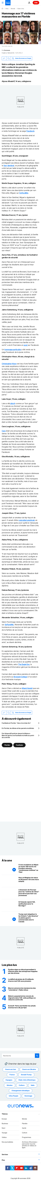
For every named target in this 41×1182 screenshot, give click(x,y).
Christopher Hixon (9, 364)
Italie (32, 1085)
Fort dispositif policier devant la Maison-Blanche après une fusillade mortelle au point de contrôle (18, 735)
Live (36, 3)
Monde (13, 8)
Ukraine (9, 1085)
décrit (12, 403)
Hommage (28, 1096)
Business (5, 1123)
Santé (24, 1128)
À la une (7, 860)
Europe (4, 1119)
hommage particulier (12, 349)
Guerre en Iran (10, 1069)
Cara (4, 431)
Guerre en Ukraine (29, 1069)
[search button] (37, 1055)
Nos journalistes (7, 1142)
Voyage (4, 1133)
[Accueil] (2, 8)
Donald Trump (26, 1075)
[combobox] (20, 1055)
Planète (24, 1123)
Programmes (26, 1137)
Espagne (9, 1080)
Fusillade (19, 745)
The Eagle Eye (24, 664)
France (12, 1075)
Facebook (30, 131)
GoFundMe (23, 193)
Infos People (13, 1096)
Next (3, 1128)
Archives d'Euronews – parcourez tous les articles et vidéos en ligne (30, 1144)
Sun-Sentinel (9, 165)
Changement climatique (21, 1091)
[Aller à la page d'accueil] (7, 2)
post (26, 345)
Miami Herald (27, 688)
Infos (6, 8)
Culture (21, 1085)
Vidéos (4, 1137)
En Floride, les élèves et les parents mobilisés (18, 728)
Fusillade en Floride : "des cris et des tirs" (16, 723)
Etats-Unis (20, 8)
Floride (7, 745)
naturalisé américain (27, 520)
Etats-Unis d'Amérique (27, 1080)
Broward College (20, 677)
